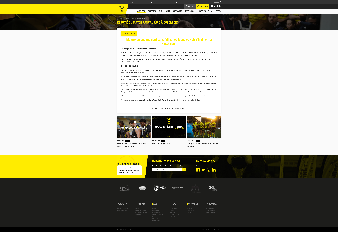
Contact (219, 229)
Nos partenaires (209, 208)
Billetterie (213, 229)
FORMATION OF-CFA (158, 212)
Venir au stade (173, 210)
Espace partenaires (210, 212)
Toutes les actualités (137, 18)
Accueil (119, 18)
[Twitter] (215, 6)
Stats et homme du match (141, 212)
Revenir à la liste (130, 34)
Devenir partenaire (210, 210)
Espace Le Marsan (174, 214)
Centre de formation (157, 214)
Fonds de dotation (214, 11)
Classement (138, 214)
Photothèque (191, 210)
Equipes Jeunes (156, 220)
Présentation (173, 208)
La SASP (154, 208)
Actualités (126, 18)
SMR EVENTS (202, 11)
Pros (145, 18)
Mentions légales (205, 229)
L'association (155, 210)
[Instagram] (217, 6)
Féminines (155, 218)
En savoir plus (216, 2)
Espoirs (154, 216)
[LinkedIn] (220, 6)
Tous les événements (122, 210)
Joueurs (137, 208)
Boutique (172, 212)
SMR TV (189, 208)
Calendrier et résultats (140, 210)
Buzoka (189, 212)
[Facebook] (212, 6)
